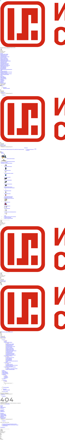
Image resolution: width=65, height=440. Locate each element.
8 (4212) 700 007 (3, 280)
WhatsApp (4, 396)
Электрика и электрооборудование (11, 368)
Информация (2, 411)
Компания (5, 376)
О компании (2, 409)
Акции (1, 406)
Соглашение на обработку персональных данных (10, 424)
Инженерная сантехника (10, 357)
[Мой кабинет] (0, 282)
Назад (6, 340)
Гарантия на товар (3, 415)
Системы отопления (9, 364)
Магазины (2, 413)
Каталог (5, 341)
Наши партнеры (3, 407)
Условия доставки (3, 414)
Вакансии (2, 410)
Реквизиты (2, 416)
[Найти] (1, 49)
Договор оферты (5, 425)
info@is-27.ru (3, 92)
